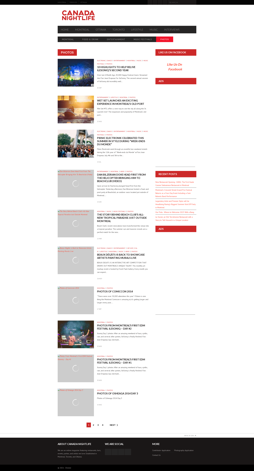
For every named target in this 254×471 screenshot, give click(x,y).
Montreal (62, 2)
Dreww (68, 468)
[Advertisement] (175, 127)
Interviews (172, 29)
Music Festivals (143, 39)
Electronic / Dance (104, 61)
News (122, 171)
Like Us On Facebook (172, 52)
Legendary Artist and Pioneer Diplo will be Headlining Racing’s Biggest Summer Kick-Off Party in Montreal (175, 204)
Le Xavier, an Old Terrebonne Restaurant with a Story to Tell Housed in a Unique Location (174, 218)
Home (65, 29)
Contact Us (156, 455)
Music (154, 29)
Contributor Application (161, 450)
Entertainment (116, 39)
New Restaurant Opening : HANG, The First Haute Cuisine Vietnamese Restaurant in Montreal (174, 183)
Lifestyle (137, 29)
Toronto (73, 2)
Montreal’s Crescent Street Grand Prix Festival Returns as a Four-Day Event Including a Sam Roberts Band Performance (173, 193)
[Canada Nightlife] (78, 15)
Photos (164, 39)
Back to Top (189, 436)
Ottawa (83, 2)
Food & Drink (90, 39)
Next (112, 425)
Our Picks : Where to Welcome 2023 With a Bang (174, 212)
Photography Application (184, 450)
